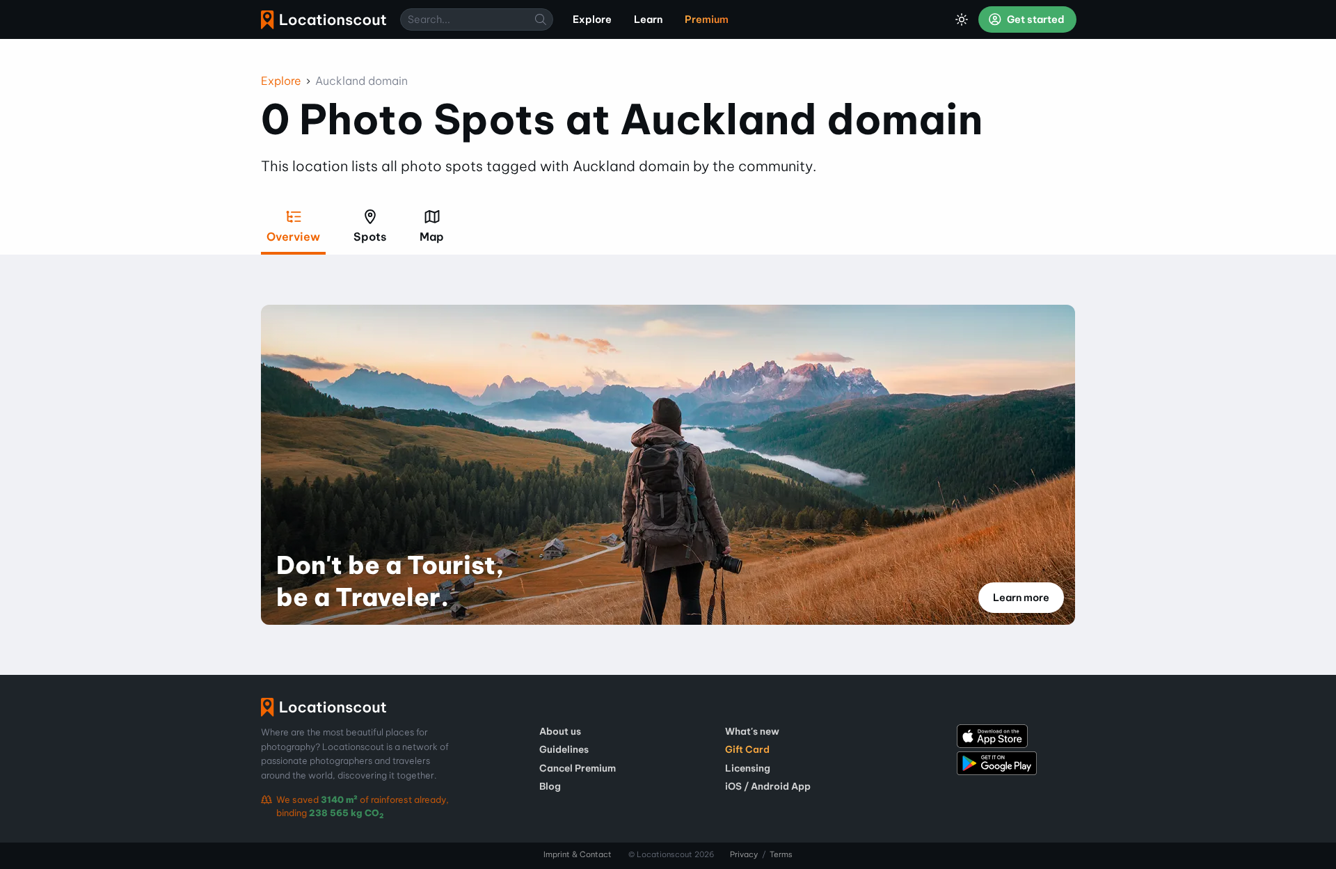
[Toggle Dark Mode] (962, 19)
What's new (752, 731)
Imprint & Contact (577, 854)
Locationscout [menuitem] (323, 19)
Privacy (744, 854)
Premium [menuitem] (707, 19)
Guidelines (564, 749)
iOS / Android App (768, 786)
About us (560, 731)
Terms (781, 854)
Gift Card (747, 749)
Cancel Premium (577, 768)
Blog (550, 786)
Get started (1035, 19)
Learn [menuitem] (648, 19)
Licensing (747, 768)
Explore (281, 81)
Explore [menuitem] (592, 19)
